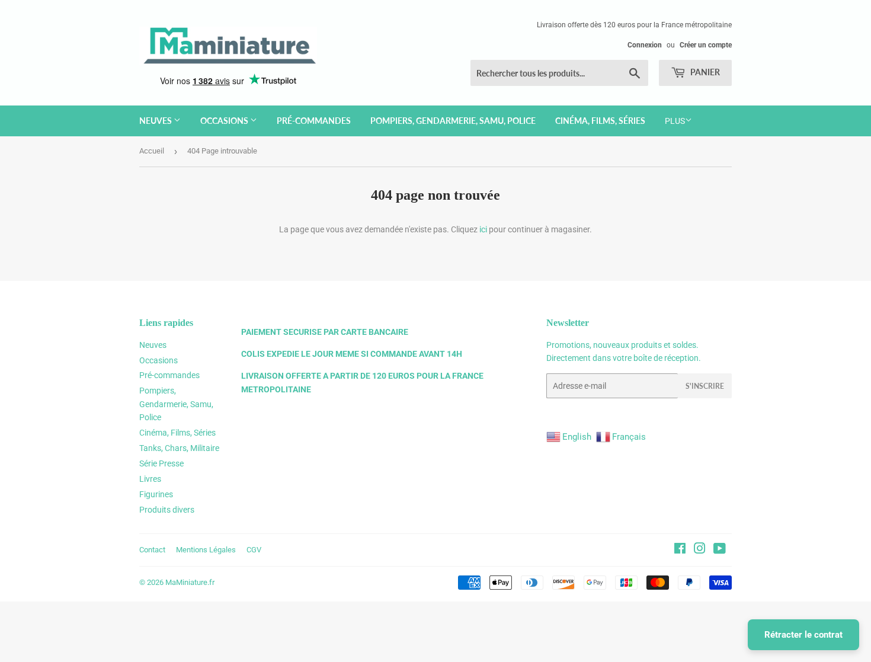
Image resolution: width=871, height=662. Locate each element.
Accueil (151, 150)
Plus (675, 121)
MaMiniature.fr (189, 582)
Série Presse (161, 463)
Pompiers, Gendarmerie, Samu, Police (453, 121)
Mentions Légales (206, 549)
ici (483, 229)
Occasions (225, 121)
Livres (150, 479)
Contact (152, 549)
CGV (253, 549)
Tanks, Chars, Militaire (179, 448)
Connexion (644, 45)
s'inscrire (705, 386)
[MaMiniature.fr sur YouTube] (719, 550)
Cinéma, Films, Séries (600, 121)
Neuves (156, 121)
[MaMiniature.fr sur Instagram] (700, 550)
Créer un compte (706, 45)
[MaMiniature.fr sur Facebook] (680, 550)
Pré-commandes (314, 121)
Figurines (156, 494)
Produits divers (166, 509)
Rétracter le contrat (803, 634)
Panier (704, 72)
